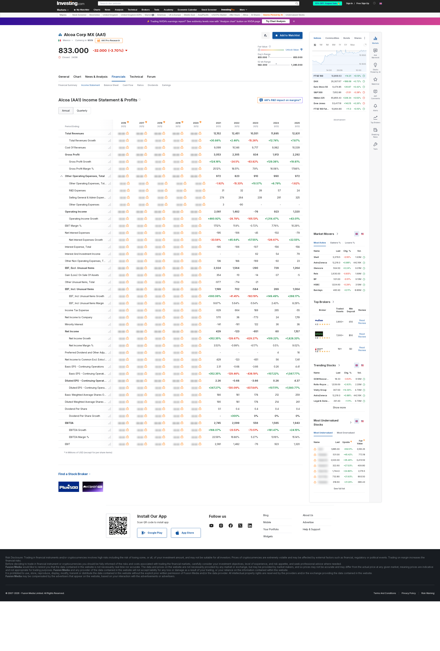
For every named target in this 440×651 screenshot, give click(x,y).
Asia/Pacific (203, 15)
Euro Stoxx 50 (321, 87)
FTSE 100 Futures (322, 109)
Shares (63, 15)
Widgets (268, 536)
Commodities (332, 38)
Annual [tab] (66, 110)
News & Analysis (96, 76)
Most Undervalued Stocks (326, 422)
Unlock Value (292, 49)
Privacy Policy (409, 593)
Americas (161, 15)
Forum (151, 76)
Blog (265, 515)
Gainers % (335, 242)
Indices (317, 38)
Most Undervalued (323, 432)
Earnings (166, 85)
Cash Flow (128, 85)
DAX (316, 81)
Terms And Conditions (384, 593)
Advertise (308, 522)
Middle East (189, 15)
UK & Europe (175, 15)
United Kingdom (110, 15)
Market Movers (324, 234)
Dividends (153, 85)
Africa (245, 15)
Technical (136, 76)
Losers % (350, 242)
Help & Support (311, 529)
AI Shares (255, 15)
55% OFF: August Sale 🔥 (327, 3)
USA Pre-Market (219, 15)
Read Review (362, 321)
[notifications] (374, 3)
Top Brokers (322, 302)
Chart (77, 76)
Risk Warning (427, 593)
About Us (308, 515)
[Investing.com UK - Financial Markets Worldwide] (70, 3)
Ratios (140, 85)
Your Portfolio (271, 529)
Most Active (94, 15)
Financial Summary (67, 85)
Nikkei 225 (319, 98)
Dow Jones (319, 103)
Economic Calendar (187, 10)
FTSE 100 (318, 76)
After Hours (234, 15)
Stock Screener (209, 10)
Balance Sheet (111, 85)
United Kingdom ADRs (131, 15)
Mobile (267, 522)
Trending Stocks (325, 365)
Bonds (346, 38)
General (63, 76)
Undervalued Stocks (295, 15)
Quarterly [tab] (82, 110)
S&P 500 (318, 92)
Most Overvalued (346, 432)
